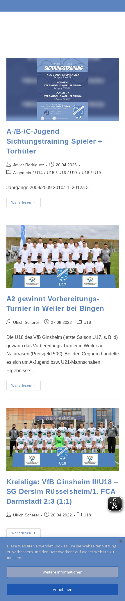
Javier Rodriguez (28, 164)
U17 (74, 172)
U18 (85, 172)
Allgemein (22, 172)
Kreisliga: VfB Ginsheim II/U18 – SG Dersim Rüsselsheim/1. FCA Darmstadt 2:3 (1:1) (62, 491)
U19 (97, 172)
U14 (39, 172)
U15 (50, 172)
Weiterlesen (26, 201)
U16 (62, 172)
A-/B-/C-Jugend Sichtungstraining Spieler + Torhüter (54, 141)
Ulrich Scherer (26, 322)
